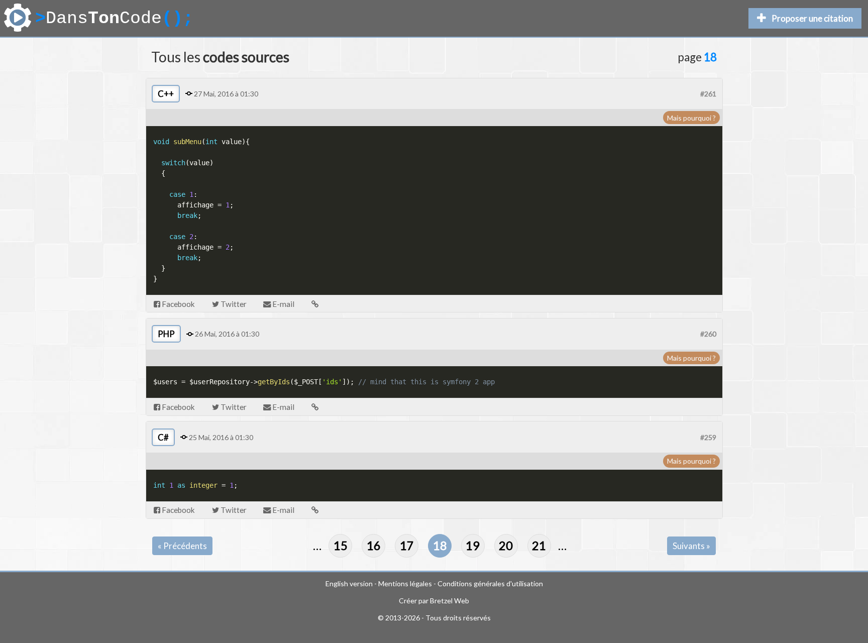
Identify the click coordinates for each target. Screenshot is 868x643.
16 (374, 546)
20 (506, 546)
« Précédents (182, 546)
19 (473, 546)
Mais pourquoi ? (691, 118)
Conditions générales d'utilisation (490, 583)
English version (349, 583)
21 (539, 546)
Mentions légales (405, 583)
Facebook (177, 303)
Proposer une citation (812, 18)
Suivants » (691, 546)
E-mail (282, 303)
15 (341, 546)
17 (407, 546)
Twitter (233, 303)
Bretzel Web (449, 600)
